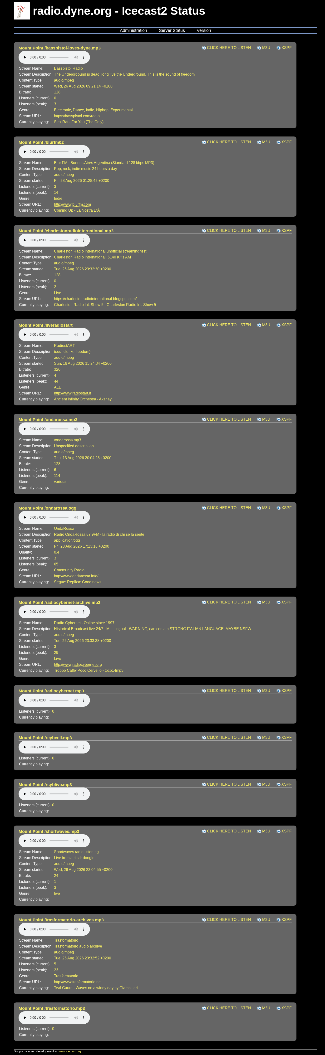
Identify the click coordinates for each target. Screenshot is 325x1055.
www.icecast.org (70, 1051)
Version (204, 30)
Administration (133, 30)
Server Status (172, 30)
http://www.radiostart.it (72, 393)
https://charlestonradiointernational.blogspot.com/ (95, 299)
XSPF (286, 48)
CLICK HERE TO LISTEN (229, 48)
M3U (266, 48)
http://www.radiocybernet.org (78, 664)
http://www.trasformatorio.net (78, 982)
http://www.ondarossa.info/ (76, 576)
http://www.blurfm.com (72, 204)
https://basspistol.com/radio (77, 116)
